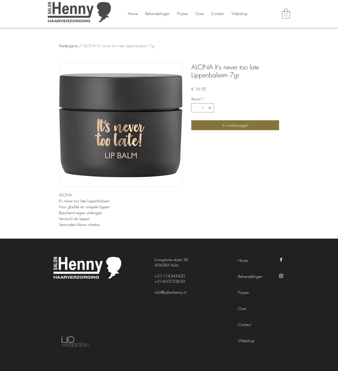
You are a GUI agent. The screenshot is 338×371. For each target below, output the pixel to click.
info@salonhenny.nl (170, 292)
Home (243, 260)
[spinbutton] (202, 107)
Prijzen (243, 292)
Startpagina (68, 45)
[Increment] (210, 107)
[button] (286, 14)
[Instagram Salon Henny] (281, 276)
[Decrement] (195, 107)
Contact (244, 324)
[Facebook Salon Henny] (281, 259)
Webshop (246, 340)
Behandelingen (250, 276)
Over (242, 308)
